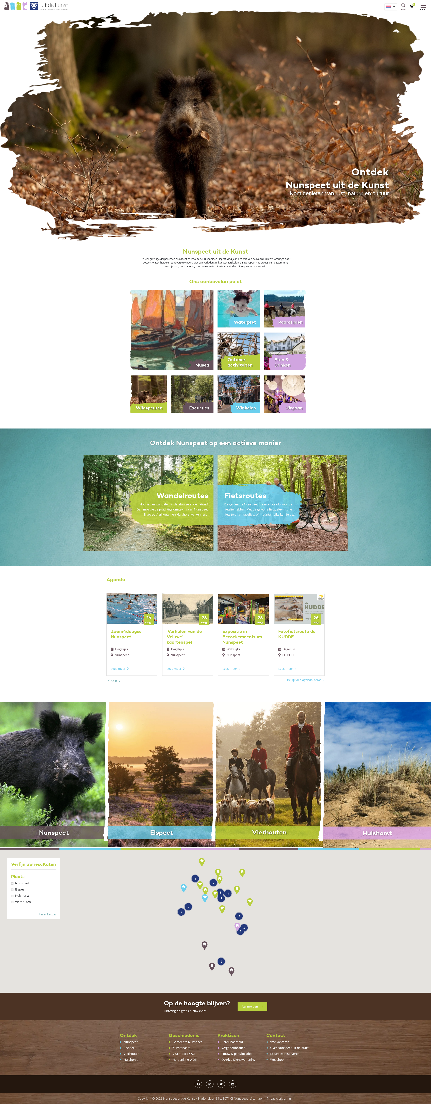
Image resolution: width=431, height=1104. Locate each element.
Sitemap (256, 1098)
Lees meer (118, 669)
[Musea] (168, 329)
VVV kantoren (279, 1042)
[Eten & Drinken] (285, 351)
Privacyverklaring (279, 1098)
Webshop (277, 1060)
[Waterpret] (239, 308)
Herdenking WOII (185, 1060)
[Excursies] (192, 394)
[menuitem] (391, 7)
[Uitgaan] (285, 394)
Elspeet (20, 889)
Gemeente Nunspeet (187, 1042)
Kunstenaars (181, 1048)
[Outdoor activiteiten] (239, 351)
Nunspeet (22, 883)
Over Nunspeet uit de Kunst (289, 1048)
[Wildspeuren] (145, 394)
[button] (108, 680)
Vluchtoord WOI (184, 1054)
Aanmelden (250, 1006)
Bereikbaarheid (232, 1042)
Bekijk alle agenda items (304, 680)
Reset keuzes (48, 914)
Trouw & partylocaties (236, 1054)
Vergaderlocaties (233, 1048)
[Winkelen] (239, 394)
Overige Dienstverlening (238, 1060)
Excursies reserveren (285, 1054)
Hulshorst (22, 896)
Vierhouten (23, 902)
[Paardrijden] (285, 308)
